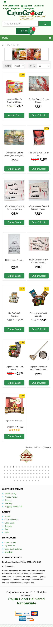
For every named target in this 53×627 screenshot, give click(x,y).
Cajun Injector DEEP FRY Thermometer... (39, 368)
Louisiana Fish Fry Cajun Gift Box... (14, 100)
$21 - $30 (16, 45)
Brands (7, 516)
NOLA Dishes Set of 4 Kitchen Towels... (38, 261)
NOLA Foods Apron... (14, 260)
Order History (10, 542)
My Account (9, 546)
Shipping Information (13, 506)
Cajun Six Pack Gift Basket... (14, 368)
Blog (6, 529)
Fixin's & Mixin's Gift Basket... (38, 314)
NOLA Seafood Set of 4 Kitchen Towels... (39, 207)
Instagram (28, 8)
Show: (32, 66)
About (6, 532)
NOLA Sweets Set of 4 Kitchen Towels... (14, 207)
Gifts (8, 45)
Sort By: (8, 66)
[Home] (3, 45)
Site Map (8, 503)
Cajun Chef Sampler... (14, 420)
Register (15, 8)
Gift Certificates (11, 6)
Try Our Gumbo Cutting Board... (39, 100)
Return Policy (10, 494)
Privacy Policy (10, 497)
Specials (8, 526)
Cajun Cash (9, 523)
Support (7, 500)
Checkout (39, 6)
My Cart (31, 31)
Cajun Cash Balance (13, 549)
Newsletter (9, 552)
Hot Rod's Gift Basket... (14, 314)
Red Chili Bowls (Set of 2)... (39, 154)
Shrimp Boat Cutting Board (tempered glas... (14, 154)
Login (6, 8)
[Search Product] (44, 23)
